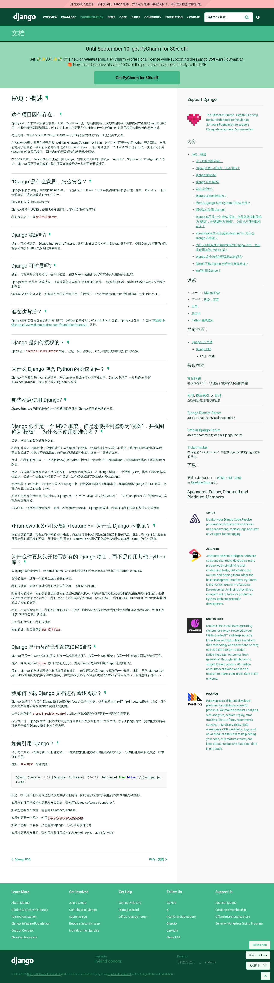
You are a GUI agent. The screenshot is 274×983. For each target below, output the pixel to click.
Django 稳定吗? (206, 175)
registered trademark (119, 974)
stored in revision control (49, 713)
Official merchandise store (232, 916)
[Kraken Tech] (194, 632)
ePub (238, 477)
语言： (258, 955)
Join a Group (77, 902)
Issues (135, 17)
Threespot (187, 962)
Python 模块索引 (203, 320)
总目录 (196, 313)
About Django (20, 902)
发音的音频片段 (46, 217)
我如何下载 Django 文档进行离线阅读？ (222, 263)
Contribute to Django (83, 909)
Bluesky (172, 923)
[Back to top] (265, 976)
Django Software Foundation (30, 923)
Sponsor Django (226, 902)
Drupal (42, 663)
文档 (18, 33)
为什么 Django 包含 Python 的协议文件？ (223, 203)
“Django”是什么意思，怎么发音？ (218, 168)
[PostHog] (194, 705)
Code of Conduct (22, 930)
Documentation (91, 17)
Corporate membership (230, 909)
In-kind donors (107, 961)
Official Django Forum (203, 430)
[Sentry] (194, 524)
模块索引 (202, 395)
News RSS (173, 937)
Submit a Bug (78, 916)
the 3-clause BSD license (42, 351)
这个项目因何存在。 (209, 161)
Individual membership (84, 930)
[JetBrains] (194, 562)
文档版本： (258, 965)
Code (123, 17)
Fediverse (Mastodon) (181, 916)
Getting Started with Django (29, 909)
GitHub (171, 902)
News (111, 17)
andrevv (215, 962)
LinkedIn (172, 930)
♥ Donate (193, 17)
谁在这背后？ (205, 189)
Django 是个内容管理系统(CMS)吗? (219, 256)
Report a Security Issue (84, 923)
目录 (195, 306)
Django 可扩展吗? (207, 182)
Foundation (174, 17)
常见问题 (194, 378)
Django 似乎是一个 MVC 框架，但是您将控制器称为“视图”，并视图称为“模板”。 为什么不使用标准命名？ (229, 221)
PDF (230, 477)
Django (24, 17)
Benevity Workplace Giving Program (239, 923)
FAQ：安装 (156, 859)
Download (68, 17)
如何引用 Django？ (208, 270)
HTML (221, 477)
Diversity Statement (24, 937)
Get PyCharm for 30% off (137, 77)
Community (152, 17)
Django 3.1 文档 (202, 342)
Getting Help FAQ (130, 902)
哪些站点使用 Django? (210, 209)
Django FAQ (22, 859)
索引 (190, 395)
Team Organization (24, 916)
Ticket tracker (197, 448)
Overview (50, 17)
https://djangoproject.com (65, 817)
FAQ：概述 (199, 154)
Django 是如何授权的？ (211, 195)
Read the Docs (201, 482)
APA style (26, 764)
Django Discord (129, 909)
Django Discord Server (204, 413)
